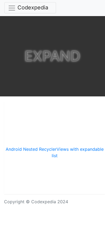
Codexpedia (33, 7)
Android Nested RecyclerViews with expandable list (55, 152)
